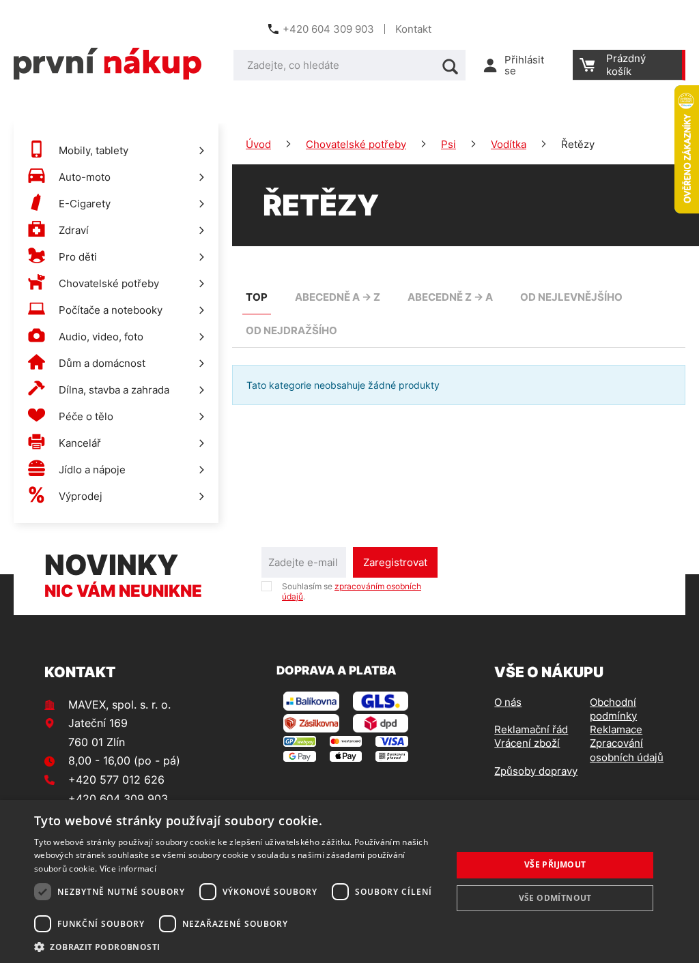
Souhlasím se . (351, 591)
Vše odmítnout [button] (555, 898)
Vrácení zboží (527, 743)
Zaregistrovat (395, 562)
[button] (237, 946)
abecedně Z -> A (450, 297)
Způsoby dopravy (535, 771)
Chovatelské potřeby (356, 144)
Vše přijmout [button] (555, 864)
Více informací (128, 868)
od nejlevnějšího (571, 297)
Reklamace (616, 729)
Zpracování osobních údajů (627, 750)
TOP (257, 297)
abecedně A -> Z (337, 297)
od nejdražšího (291, 330)
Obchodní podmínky (613, 709)
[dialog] (349, 881)
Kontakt (413, 29)
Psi (448, 144)
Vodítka (508, 144)
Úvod (258, 144)
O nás (508, 702)
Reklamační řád (531, 729)
